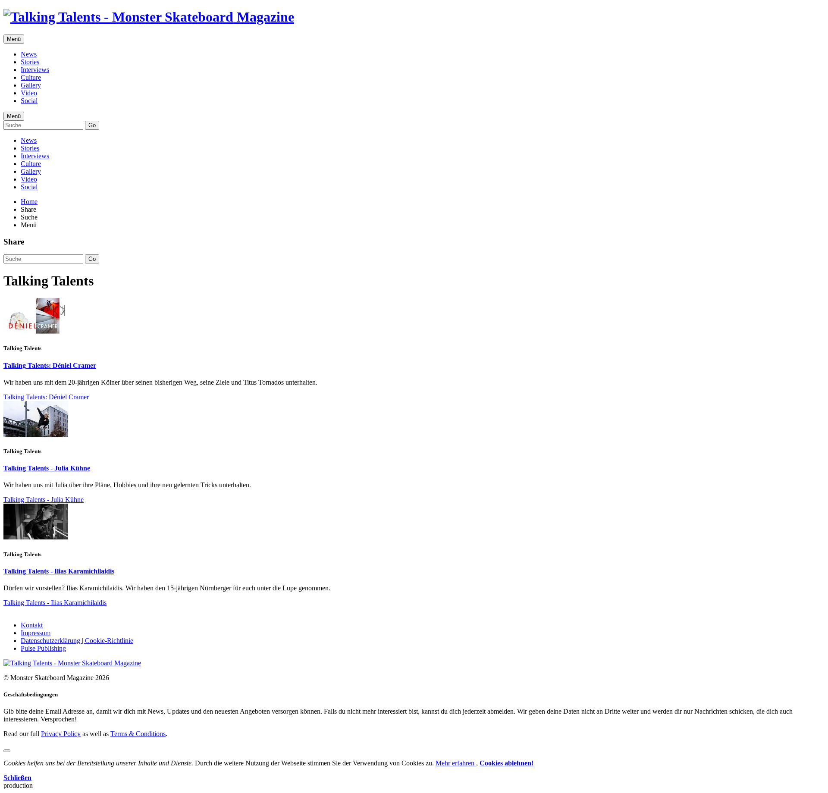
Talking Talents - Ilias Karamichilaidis (58, 571)
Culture (31, 77)
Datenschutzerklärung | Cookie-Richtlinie (77, 640)
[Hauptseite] (148, 17)
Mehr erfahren (456, 763)
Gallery (31, 85)
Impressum (35, 632)
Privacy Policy (61, 733)
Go (92, 125)
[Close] (6, 750)
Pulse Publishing (43, 648)
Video (29, 93)
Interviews (35, 69)
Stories (30, 62)
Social (29, 100)
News (29, 54)
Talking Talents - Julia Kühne (46, 468)
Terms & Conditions (138, 733)
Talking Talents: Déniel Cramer (49, 365)
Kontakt (32, 625)
